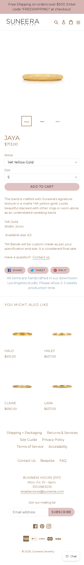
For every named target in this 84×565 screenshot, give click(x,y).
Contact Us (26, 461)
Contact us (41, 257)
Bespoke (47, 461)
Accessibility (58, 447)
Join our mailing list (42, 502)
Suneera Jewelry (43, 551)
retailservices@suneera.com (42, 491)
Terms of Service (30, 447)
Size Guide (28, 440)
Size (7, 170)
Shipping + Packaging (24, 433)
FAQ (63, 461)
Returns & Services (62, 433)
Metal (8, 155)
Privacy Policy (53, 440)
